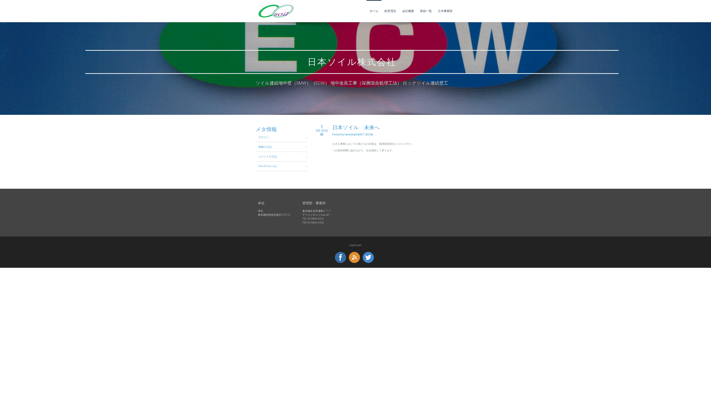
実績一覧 (426, 11)
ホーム (374, 11)
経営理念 (390, 11)
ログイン (263, 137)
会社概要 (408, 11)
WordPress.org (267, 166)
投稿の (265, 146)
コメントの (267, 156)
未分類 (369, 134)
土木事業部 (445, 11)
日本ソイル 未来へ (356, 127)
